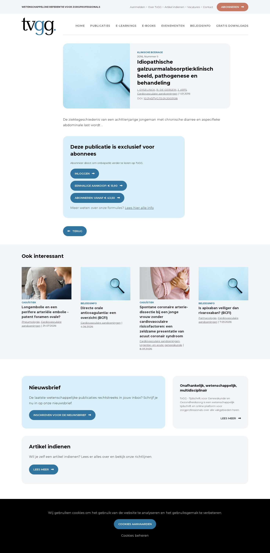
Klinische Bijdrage (150, 52)
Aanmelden (137, 7)
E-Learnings (126, 25)
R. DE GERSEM (166, 89)
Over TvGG (154, 7)
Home (80, 25)
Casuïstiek (29, 302)
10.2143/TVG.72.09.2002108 (161, 98)
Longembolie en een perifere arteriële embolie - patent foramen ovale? (45, 312)
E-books (149, 25)
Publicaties (100, 25)
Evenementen (173, 25)
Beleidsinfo (200, 25)
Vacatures (193, 7)
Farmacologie (208, 318)
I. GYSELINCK (146, 89)
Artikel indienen (174, 7)
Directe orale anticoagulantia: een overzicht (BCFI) (98, 313)
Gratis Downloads (232, 25)
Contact (208, 7)
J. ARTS (182, 89)
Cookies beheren (135, 535)
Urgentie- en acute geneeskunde (161, 345)
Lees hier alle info (139, 208)
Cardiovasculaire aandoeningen (157, 93)
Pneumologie (31, 321)
